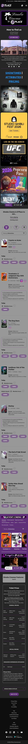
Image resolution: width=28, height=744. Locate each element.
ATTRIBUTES (13, 77)
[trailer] (4, 241)
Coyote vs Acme (14, 240)
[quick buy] (22, 5)
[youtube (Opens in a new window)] (19, 66)
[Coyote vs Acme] (4, 243)
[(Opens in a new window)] (9, 737)
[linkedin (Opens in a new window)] (14, 66)
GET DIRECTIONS (14, 37)
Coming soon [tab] (14, 220)
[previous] (2, 200)
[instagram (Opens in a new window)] (11, 66)
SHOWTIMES (13, 72)
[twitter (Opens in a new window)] (16, 66)
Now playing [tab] (14, 217)
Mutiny (11, 406)
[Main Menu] (26, 6)
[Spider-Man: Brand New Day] (4, 487)
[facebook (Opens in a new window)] (9, 66)
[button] (14, 18)
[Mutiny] (4, 409)
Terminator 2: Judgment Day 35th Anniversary (16, 276)
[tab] (4, 520)
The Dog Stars (13, 321)
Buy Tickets (17, 205)
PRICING (14, 81)
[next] (26, 200)
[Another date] (24, 227)
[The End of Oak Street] (4, 455)
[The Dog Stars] (4, 324)
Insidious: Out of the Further (16, 368)
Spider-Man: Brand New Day (15, 484)
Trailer (8, 205)
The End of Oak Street (17, 452)
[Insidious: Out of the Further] (4, 370)
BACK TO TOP (14, 694)
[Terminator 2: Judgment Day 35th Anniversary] (4, 277)
